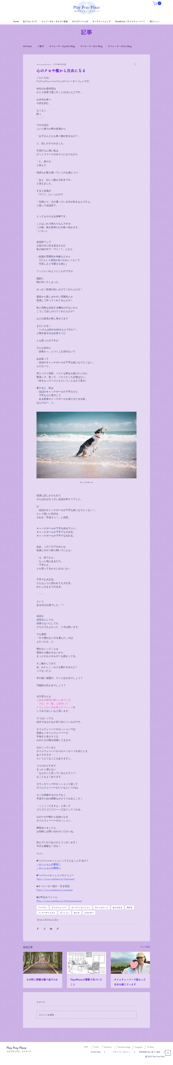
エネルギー (89, 912)
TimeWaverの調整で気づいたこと (86, 982)
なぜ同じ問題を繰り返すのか (42, 979)
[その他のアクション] (135, 64)
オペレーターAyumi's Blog (62, 46)
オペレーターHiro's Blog (120, 46)
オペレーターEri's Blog (91, 46)
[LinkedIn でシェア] (51, 928)
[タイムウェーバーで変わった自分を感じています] (130, 963)
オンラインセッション (80, 907)
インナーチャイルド (46, 912)
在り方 (77, 912)
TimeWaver (42, 907)
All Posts (27, 46)
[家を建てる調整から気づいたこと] (86, 963)
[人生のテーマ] (42, 963)
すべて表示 (145, 946)
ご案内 (40, 46)
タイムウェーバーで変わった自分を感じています (130, 982)
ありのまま (117, 907)
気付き (129, 907)
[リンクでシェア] (57, 928)
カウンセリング (101, 907)
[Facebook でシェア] (37, 928)
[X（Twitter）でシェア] (44, 928)
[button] (157, 3)
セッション (64, 912)
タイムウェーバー (59, 907)
